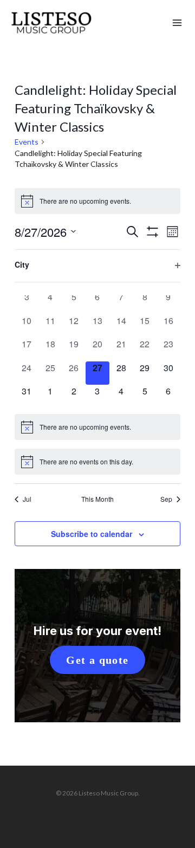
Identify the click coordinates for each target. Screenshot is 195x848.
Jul (27, 499)
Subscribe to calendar (91, 533)
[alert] (97, 201)
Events (26, 141)
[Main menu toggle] (177, 23)
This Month (97, 499)
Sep (166, 499)
